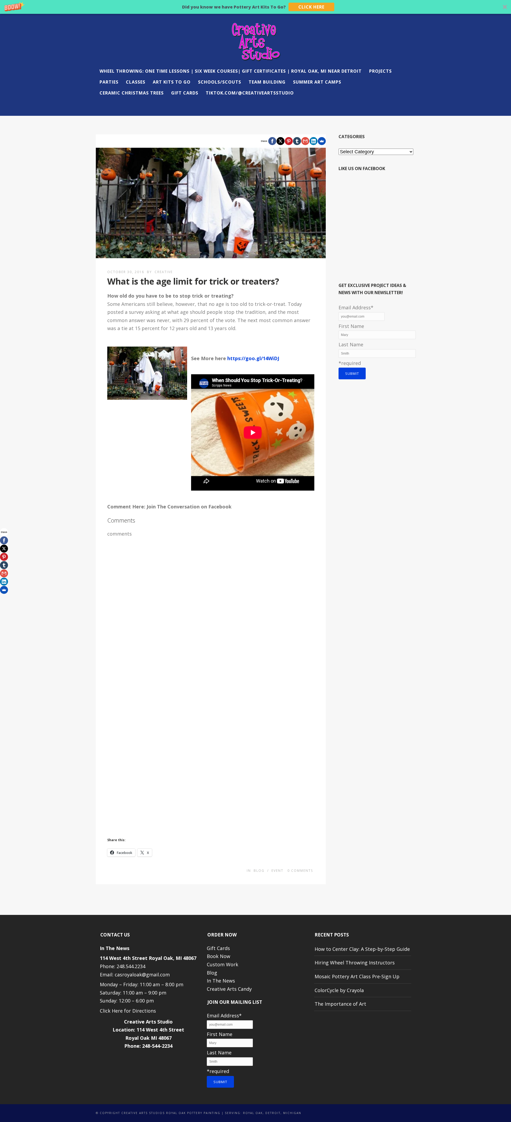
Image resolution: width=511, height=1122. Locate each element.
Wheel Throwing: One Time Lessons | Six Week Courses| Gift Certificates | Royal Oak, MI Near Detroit (231, 71)
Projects (380, 71)
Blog (259, 870)
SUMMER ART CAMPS (317, 82)
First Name (351, 326)
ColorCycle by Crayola (339, 990)
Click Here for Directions (128, 1011)
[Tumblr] (297, 141)
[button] (255, 7)
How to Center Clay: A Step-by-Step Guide (362, 949)
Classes (135, 82)
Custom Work (222, 964)
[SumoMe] (322, 141)
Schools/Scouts (219, 82)
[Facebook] (272, 141)
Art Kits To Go (172, 82)
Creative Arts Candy (229, 989)
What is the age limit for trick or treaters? (193, 281)
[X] (281, 141)
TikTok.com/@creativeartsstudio (250, 93)
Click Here (311, 7)
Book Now (218, 956)
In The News (221, 980)
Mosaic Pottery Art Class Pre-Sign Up (357, 976)
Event (277, 870)
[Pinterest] (289, 141)
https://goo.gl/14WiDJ (253, 358)
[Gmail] (305, 141)
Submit (352, 373)
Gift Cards (184, 93)
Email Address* (356, 307)
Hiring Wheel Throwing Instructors (355, 962)
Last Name (351, 344)
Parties (109, 82)
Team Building (267, 82)
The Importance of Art (340, 1004)
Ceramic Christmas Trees (132, 93)
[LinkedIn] (314, 141)
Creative (164, 272)
